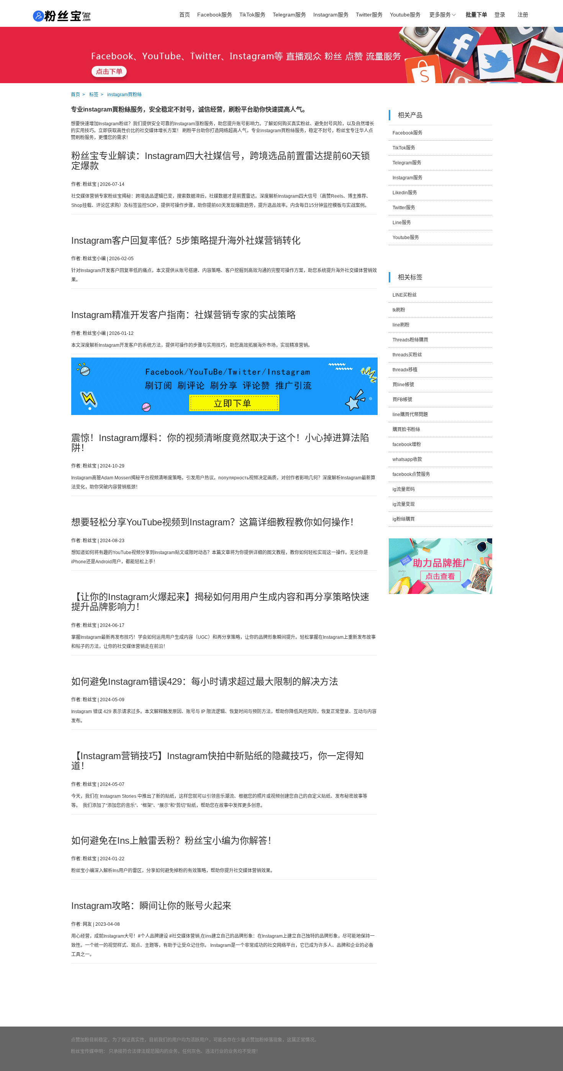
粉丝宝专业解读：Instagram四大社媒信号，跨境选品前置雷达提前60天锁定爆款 (220, 161)
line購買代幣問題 (410, 414)
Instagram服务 (331, 14)
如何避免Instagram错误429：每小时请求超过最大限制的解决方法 (204, 681)
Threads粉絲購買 (410, 340)
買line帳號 (403, 384)
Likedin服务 (405, 192)
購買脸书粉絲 (406, 429)
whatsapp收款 (407, 459)
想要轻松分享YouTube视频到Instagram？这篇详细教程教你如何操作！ (215, 522)
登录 (499, 14)
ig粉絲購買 (404, 519)
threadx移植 (405, 369)
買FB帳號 (402, 399)
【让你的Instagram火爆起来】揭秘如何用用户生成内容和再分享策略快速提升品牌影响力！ (220, 602)
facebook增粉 (407, 444)
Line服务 (402, 222)
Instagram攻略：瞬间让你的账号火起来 (151, 905)
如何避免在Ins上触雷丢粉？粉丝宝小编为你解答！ (174, 840)
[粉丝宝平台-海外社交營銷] (62, 16)
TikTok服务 (252, 14)
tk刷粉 (399, 310)
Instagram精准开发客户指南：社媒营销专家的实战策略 (183, 315)
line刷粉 (401, 325)
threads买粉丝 (407, 355)
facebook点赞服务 (411, 474)
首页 (184, 14)
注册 (522, 14)
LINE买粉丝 (405, 295)
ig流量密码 (404, 489)
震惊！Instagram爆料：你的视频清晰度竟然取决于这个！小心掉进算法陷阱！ (220, 443)
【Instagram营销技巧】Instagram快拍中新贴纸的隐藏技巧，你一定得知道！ (217, 761)
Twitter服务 (369, 14)
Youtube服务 (405, 14)
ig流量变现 (404, 504)
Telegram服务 (289, 14)
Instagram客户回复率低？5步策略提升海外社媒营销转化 (186, 240)
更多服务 (440, 14)
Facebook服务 (214, 14)
